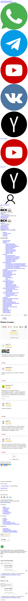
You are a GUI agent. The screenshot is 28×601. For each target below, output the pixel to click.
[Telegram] (14, 56)
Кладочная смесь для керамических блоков (15, 268)
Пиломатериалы (6, 276)
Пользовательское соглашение (10, 530)
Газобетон (5, 269)
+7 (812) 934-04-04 (5, 215)
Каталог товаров (4, 238)
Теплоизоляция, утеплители (12, 289)
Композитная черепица (11, 285)
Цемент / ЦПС (6, 311)
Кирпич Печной (9, 252)
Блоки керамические (7, 271)
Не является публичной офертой (10, 531)
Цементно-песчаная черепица (12, 286)
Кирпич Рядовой (9, 248)
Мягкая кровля (9, 283)
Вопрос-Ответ (6, 507)
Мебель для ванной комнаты (9, 302)
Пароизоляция (9, 291)
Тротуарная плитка (7, 305)
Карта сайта (5, 528)
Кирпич (5, 242)
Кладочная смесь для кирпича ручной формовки (16, 265)
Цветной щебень (7, 312)
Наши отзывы (6, 513)
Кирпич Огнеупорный (11, 250)
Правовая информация (6, 502)
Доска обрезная (9, 277)
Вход (2, 204)
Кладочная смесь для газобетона (13, 267)
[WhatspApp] (14, 29)
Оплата (4, 518)
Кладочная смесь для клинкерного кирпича (15, 264)
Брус (7, 278)
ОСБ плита (8, 279)
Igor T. (7, 438)
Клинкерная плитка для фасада (13, 256)
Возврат (5, 520)
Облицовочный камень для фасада (10, 298)
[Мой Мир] (5, 464)
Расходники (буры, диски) (11, 295)
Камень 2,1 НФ (9, 253)
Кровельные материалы (8, 281)
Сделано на (11, 459)
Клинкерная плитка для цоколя (13, 257)
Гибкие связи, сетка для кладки (10, 306)
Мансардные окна (7, 310)
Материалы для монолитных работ (11, 292)
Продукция (3, 229)
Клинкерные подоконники (12, 259)
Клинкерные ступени (10, 260)
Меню (14, 229)
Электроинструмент (10, 293)
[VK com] (14, 110)
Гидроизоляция (9, 290)
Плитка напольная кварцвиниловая (11, 303)
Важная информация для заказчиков (11, 524)
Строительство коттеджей (6, 1)
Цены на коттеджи (5, 228)
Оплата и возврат (9, 2)
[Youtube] (14, 83)
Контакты (3, 213)
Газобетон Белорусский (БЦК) (10, 270)
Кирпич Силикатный (10, 249)
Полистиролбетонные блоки (9, 274)
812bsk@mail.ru (4, 218)
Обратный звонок (4, 216)
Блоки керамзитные (7, 272)
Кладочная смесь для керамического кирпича (16, 263)
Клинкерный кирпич (10, 255)
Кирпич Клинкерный (10, 247)
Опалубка (8, 296)
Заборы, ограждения (7, 300)
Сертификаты (6, 511)
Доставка (15, 2)
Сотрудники (6, 509)
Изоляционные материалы (9, 288)
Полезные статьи (7, 529)
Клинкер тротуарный (10, 261)
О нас (4, 506)
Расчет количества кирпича (9, 522)
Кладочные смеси (7, 262)
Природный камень (7, 299)
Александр (8, 367)
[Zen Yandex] (14, 137)
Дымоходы (5, 307)
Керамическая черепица (11, 284)
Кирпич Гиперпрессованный (12, 246)
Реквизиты (5, 510)
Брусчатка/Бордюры (7, 304)
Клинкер (5, 254)
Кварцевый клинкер (10, 243)
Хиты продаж (9, 229)
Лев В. (7, 403)
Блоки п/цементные (7, 275)
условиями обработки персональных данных (11, 574)
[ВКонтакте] (1, 464)
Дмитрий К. (8, 385)
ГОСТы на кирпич (7, 512)
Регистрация (6, 204)
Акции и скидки (6, 240)
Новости (3, 2)
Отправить (3, 577)
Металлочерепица (10, 282)
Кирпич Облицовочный (11, 245)
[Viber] (7, 464)
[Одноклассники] (3, 464)
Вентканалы (6, 309)
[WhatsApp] (8, 464)
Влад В (7, 421)
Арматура (5, 297)
